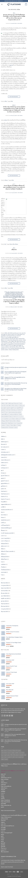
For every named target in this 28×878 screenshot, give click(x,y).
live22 (2, 839)
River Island (16, 754)
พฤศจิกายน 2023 (5, 598)
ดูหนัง (2, 841)
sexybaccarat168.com (17, 295)
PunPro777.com (4, 337)
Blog (12, 874)
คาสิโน (19, 346)
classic (5, 750)
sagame (3, 822)
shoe (2, 757)
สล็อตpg (3, 420)
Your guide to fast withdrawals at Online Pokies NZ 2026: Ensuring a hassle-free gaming (16, 389)
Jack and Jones (4, 752)
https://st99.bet (4, 779)
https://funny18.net (5, 801)
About (8, 874)
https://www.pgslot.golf (6, 832)
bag (2, 750)
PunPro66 (14, 294)
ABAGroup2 (12, 291)
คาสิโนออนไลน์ (15, 296)
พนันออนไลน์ (5, 297)
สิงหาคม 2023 (4, 606)
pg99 (2, 836)
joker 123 (3, 774)
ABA (9, 291)
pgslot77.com (19, 293)
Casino (21, 291)
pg (1, 407)
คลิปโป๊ (2, 798)
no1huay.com (8, 293)
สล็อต (6, 101)
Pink (11, 754)
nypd (5, 754)
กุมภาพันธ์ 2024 (5, 595)
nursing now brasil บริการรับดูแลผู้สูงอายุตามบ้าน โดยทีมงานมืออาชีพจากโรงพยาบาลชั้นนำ (14, 301)
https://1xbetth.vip (5, 800)
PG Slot (13, 293)
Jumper (13, 752)
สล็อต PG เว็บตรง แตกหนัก (11, 420)
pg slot (11, 65)
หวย (15, 423)
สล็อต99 (3, 789)
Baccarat (17, 291)
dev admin (20, 23)
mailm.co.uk (4, 462)
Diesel (14, 750)
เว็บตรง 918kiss (13, 425)
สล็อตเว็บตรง (10, 423)
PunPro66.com (20, 294)
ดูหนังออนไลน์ (4, 818)
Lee (20, 752)
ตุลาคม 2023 (4, 601)
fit (16, 750)
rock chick (21, 754)
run (25, 754)
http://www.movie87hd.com (7, 825)
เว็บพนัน (19, 297)
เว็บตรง (8, 425)
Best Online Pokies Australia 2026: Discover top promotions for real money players (16, 383)
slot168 (3, 775)
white (2, 759)
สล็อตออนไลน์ (11, 297)
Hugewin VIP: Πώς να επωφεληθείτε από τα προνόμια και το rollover (15, 378)
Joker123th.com (14, 292)
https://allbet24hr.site (6, 805)
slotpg (2, 796)
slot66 (2, 781)
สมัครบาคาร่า (18, 418)
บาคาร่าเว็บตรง (12, 418)
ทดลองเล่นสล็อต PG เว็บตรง (6, 416)
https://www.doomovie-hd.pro (8, 810)
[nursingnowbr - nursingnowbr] (14, 4)
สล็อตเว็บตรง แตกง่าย (6, 777)
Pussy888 (9, 337)
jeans (9, 752)
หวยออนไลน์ (19, 423)
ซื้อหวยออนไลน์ (4, 851)
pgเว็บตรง (3, 409)
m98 (12, 405)
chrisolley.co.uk (4, 452)
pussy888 (3, 827)
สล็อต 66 (14, 249)
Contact (16, 874)
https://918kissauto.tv (6, 817)
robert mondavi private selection (15, 412)
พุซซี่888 (3, 791)
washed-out (20, 757)
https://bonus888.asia (6, 786)
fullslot (2, 837)
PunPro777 (19, 335)
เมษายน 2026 (4, 590)
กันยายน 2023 (4, 603)
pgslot (2, 344)
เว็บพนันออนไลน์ (4, 341)
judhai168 (3, 784)
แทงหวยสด (3, 572)
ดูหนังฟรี (3, 843)
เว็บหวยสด (11, 427)
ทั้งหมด (20, 296)
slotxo (5, 120)
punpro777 (3, 850)
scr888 (2, 507)
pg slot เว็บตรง (4, 475)
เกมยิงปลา (16, 297)
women (6, 759)
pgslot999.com (12, 344)
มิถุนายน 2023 (4, 611)
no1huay (20, 292)
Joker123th (10, 342)
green (19, 750)
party (9, 754)
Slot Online (6, 296)
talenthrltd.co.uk (5, 520)
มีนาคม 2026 (4, 593)
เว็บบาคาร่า (4, 848)
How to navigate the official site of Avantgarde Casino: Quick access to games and (15, 372)
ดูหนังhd (3, 844)
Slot (5, 244)
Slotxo (11, 244)
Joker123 (8, 292)
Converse (10, 750)
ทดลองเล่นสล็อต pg (5, 527)
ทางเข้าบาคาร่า (16, 416)
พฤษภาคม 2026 (5, 588)
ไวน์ (2, 574)
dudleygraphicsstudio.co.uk (7, 454)
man (2, 754)
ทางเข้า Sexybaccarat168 (7, 533)
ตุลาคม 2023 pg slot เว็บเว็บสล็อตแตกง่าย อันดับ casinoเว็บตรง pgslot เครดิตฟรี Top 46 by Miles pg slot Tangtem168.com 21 (14, 17)
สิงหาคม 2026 (4, 582)
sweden (9, 757)
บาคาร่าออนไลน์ (11, 348)
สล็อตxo (14, 105)
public (2, 488)
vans (16, 757)
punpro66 (3, 820)
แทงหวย (15, 427)
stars (5, 757)
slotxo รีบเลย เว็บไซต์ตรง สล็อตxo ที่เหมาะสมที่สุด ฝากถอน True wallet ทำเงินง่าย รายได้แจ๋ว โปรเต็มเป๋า (14, 187)
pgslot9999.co (8, 294)
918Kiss (5, 291)
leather (17, 752)
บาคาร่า (23, 296)
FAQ (20, 874)
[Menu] (2, 4)
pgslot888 (3, 803)
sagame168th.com (7, 295)
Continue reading (14, 96)
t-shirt (13, 757)
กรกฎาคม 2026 (4, 585)
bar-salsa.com (4, 446)
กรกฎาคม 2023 (4, 609)
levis (23, 752)
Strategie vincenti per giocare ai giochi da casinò (16, 367)
